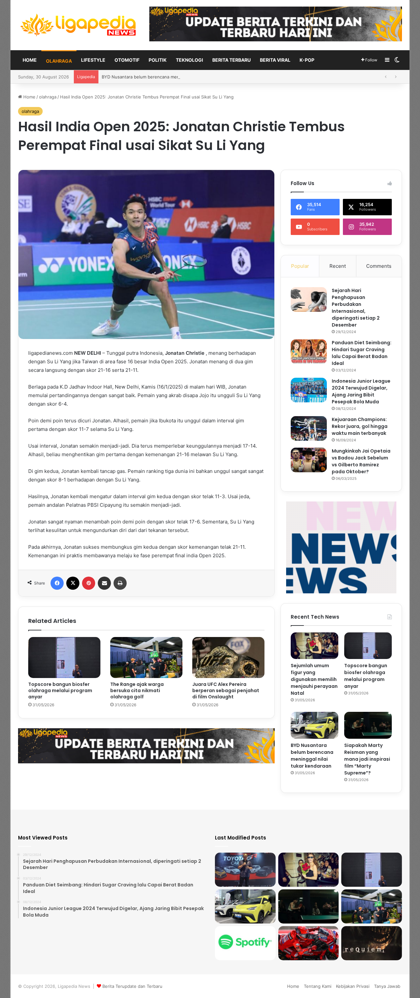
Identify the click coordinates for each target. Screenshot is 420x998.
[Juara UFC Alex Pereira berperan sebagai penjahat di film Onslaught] (228, 657)
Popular (300, 266)
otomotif (127, 60)
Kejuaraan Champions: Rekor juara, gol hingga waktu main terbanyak (360, 426)
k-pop (307, 60)
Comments (378, 266)
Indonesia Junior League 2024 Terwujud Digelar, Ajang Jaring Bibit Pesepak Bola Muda (361, 391)
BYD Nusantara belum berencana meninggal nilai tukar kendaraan (312, 755)
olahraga (59, 61)
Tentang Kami (317, 986)
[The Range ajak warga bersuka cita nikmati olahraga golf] (146, 657)
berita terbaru (231, 60)
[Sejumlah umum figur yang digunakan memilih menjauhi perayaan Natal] (314, 645)
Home (30, 60)
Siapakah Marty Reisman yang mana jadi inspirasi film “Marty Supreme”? (367, 759)
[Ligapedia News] (78, 25)
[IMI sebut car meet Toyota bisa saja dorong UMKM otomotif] (245, 870)
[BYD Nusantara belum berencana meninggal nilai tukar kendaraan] (314, 725)
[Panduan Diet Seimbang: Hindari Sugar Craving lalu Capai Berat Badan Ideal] (309, 351)
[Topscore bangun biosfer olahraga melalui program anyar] (64, 657)
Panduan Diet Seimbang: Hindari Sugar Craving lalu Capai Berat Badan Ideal (361, 353)
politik (158, 60)
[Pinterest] (88, 583)
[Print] (120, 583)
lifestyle (93, 60)
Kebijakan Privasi (352, 986)
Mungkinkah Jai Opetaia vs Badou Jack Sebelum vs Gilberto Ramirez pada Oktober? (361, 461)
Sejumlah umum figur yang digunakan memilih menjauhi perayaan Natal (314, 679)
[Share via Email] (104, 583)
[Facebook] (57, 583)
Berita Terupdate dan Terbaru (132, 986)
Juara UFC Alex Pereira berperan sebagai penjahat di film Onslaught (225, 690)
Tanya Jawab (387, 986)
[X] (72, 583)
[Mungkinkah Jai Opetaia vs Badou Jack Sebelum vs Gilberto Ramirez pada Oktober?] (309, 460)
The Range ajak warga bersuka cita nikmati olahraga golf (137, 690)
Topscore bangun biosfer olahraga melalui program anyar (60, 690)
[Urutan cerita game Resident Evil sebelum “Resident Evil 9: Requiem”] (371, 943)
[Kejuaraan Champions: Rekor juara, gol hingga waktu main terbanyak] (309, 428)
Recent (337, 266)
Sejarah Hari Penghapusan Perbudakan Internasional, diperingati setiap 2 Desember (356, 307)
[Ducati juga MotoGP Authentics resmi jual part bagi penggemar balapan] (308, 943)
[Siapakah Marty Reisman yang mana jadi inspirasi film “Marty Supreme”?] (368, 725)
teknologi (189, 60)
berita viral (275, 60)
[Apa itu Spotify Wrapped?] (245, 943)
